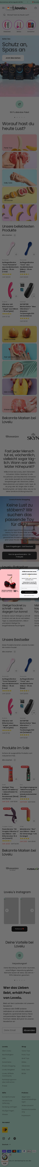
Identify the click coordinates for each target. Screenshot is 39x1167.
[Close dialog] (38, 570)
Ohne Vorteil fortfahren (29, 595)
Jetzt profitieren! (29, 592)
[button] (10, 8)
